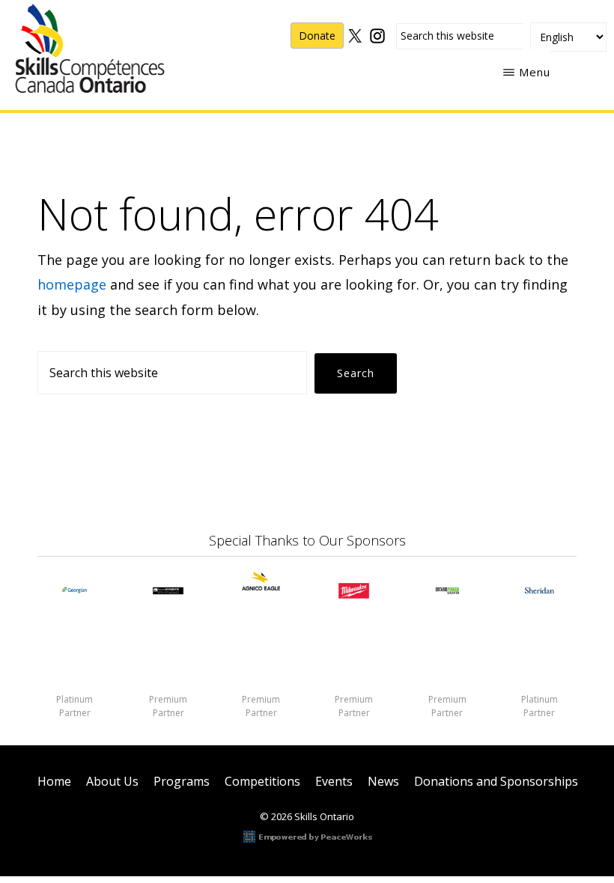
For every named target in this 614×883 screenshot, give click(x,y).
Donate (317, 35)
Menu (534, 71)
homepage (71, 284)
